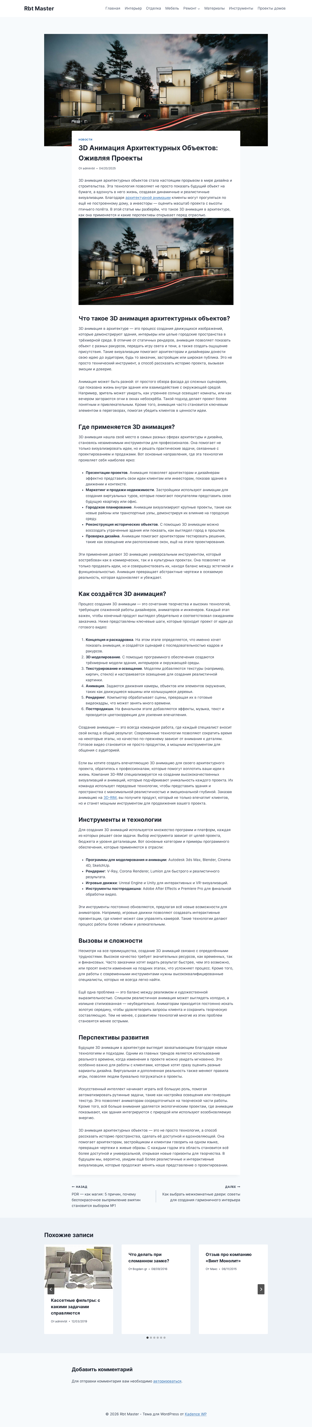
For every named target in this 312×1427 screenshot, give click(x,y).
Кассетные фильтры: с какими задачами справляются (75, 1307)
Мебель (172, 8)
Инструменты (241, 8)
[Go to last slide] (51, 1289)
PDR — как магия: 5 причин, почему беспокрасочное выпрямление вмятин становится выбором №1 (106, 1196)
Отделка (153, 8)
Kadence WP (196, 1414)
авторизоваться (167, 1381)
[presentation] (78, 1267)
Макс (214, 1269)
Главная (112, 8)
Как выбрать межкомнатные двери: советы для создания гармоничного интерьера (201, 1193)
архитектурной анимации (148, 197)
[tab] (147, 1338)
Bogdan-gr (140, 1269)
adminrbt (89, 168)
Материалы (214, 8)
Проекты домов (272, 8)
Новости (85, 139)
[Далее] (261, 1289)
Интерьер (133, 8)
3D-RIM (110, 797)
